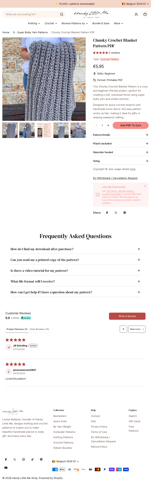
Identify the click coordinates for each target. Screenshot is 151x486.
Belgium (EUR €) (136, 3)
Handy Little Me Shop (24, 478)
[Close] (145, 186)
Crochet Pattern (109, 59)
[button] (101, 52)
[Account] (136, 14)
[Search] (61, 14)
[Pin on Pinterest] (124, 212)
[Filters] (123, 329)
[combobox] (34, 14)
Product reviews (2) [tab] (17, 329)
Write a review (127, 316)
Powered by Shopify (51, 478)
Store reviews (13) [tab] (39, 329)
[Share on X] (115, 212)
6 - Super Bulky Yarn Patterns (30, 32)
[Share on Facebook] (107, 212)
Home (5, 32)
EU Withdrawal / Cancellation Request (115, 178)
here (133, 169)
